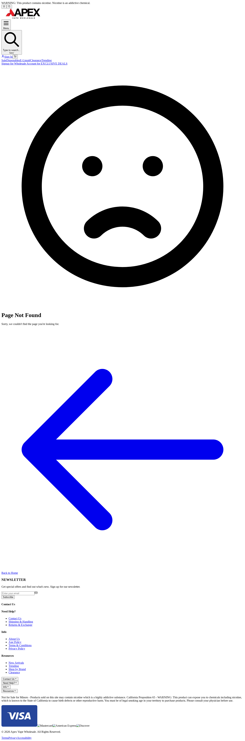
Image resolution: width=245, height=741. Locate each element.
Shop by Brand (17, 669)
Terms (4, 737)
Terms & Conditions (20, 645)
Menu (6, 28)
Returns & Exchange (20, 624)
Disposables (13, 60)
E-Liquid (25, 60)
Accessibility (24, 737)
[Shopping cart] (15, 57)
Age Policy (15, 642)
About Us (14, 638)
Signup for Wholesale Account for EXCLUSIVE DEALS (34, 63)
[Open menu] (4, 7)
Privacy (12, 737)
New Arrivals (16, 662)
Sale (3, 60)
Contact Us (15, 618)
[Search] (9, 7)
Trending (46, 60)
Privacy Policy (17, 648)
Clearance (35, 60)
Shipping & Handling (21, 621)
